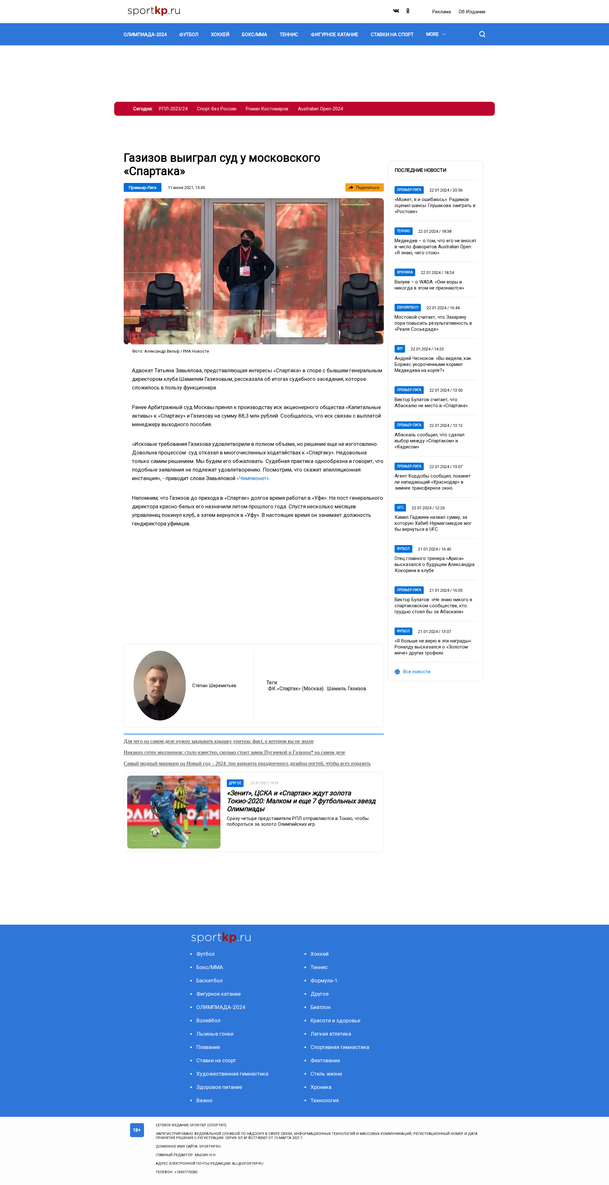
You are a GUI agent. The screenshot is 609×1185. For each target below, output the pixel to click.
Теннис (403, 231)
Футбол (403, 548)
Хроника (405, 272)
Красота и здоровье (335, 1020)
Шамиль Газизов (346, 689)
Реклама (442, 12)
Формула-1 (324, 980)
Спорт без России (216, 109)
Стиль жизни (326, 1074)
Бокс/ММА (209, 967)
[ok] (408, 12)
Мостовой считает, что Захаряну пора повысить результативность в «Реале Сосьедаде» (433, 323)
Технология (325, 1100)
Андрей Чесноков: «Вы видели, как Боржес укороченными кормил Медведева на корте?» (433, 364)
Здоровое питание (219, 1087)
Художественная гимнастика (232, 1074)
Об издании (472, 12)
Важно (204, 1100)
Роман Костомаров (267, 109)
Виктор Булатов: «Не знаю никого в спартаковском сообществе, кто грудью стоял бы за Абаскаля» (433, 606)
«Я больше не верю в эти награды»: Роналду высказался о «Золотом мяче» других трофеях (433, 647)
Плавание (208, 1047)
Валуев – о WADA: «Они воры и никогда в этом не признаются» (429, 285)
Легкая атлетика (331, 1034)
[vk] (396, 12)
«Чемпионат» (253, 478)
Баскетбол (209, 980)
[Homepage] (154, 11)
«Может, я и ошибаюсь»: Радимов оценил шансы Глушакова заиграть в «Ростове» (435, 205)
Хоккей (320, 954)
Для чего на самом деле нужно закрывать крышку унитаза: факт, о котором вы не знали (219, 741)
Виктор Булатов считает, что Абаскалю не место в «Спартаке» (431, 402)
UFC (400, 507)
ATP (400, 348)
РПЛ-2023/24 (173, 109)
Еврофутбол (407, 307)
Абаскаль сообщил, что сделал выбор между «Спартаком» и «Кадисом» (429, 441)
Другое (320, 994)
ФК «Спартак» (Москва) (296, 689)
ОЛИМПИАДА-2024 (221, 1007)
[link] (254, 271)
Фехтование (325, 1060)
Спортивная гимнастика (340, 1047)
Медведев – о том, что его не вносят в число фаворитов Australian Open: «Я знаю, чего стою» (435, 247)
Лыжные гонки (214, 1034)
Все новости (416, 671)
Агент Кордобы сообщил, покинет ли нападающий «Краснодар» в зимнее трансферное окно (433, 482)
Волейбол (208, 1020)
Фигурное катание (218, 994)
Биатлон (321, 1007)
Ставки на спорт (216, 1060)
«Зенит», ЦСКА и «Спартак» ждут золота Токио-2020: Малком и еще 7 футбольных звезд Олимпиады (301, 801)
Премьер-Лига (142, 187)
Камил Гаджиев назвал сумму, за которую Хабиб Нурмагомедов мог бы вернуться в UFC (433, 523)
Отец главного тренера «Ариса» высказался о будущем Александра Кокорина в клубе (435, 564)
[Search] (482, 34)
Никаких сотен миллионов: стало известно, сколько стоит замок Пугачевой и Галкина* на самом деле (234, 752)
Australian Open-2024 (320, 109)
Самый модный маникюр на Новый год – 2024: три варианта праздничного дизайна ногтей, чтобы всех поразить (247, 763)
